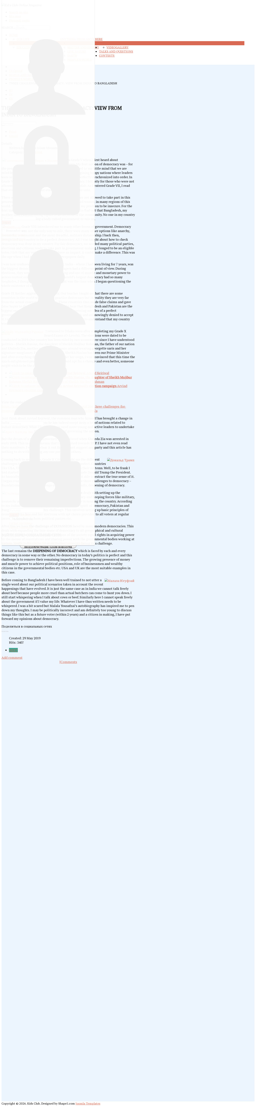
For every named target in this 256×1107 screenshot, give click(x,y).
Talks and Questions (116, 51)
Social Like (4, 631)
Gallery (122, 47)
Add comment (11, 657)
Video (111, 47)
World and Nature (114, 43)
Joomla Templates (88, 1103)
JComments (68, 662)
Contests (107, 55)
